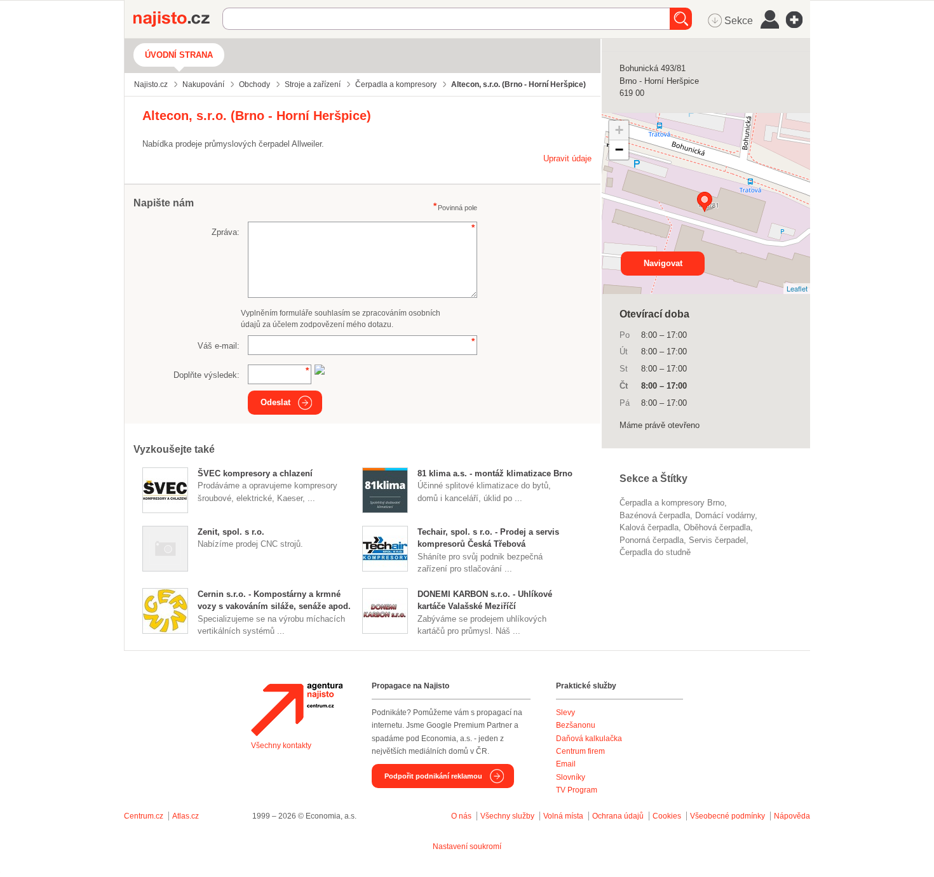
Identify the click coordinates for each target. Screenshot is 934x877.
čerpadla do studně (655, 552)
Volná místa (563, 816)
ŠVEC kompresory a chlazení (255, 473)
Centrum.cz (143, 816)
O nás (461, 816)
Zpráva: (226, 232)
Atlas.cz (185, 816)
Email (566, 764)
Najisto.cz (177, 19)
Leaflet (797, 288)
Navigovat (663, 263)
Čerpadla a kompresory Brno (671, 502)
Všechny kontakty (281, 745)
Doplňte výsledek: (206, 375)
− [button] (619, 149)
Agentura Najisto (296, 709)
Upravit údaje (567, 158)
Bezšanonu (575, 725)
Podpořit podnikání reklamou (433, 776)
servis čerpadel (717, 540)
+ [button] (619, 130)
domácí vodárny (725, 515)
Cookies (667, 816)
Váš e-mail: (219, 346)
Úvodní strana (179, 55)
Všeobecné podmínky (727, 816)
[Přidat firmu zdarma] (798, 19)
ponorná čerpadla (651, 540)
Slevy (565, 712)
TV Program (576, 790)
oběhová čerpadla (717, 527)
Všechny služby (508, 816)
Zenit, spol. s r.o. (231, 532)
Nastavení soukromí (467, 846)
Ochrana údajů (618, 816)
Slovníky (570, 777)
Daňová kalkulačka (589, 738)
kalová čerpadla (649, 527)
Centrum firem (580, 751)
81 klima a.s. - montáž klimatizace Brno (494, 473)
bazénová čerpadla (654, 515)
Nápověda (792, 816)
